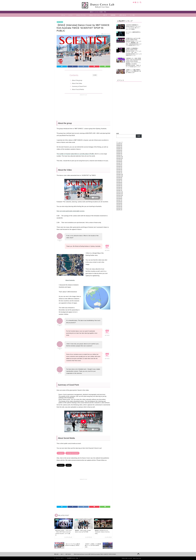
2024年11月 (119, 158)
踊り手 (105, 15)
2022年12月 (119, 192)
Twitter (68, 465)
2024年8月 (119, 161)
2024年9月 (119, 160)
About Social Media (78, 89)
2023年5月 (119, 184)
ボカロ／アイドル (81, 15)
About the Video (77, 83)
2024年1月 (119, 172)
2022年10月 (119, 195)
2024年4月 (119, 168)
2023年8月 (119, 179)
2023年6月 (119, 182)
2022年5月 (119, 203)
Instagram (60, 453)
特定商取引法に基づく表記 (72, 558)
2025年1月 (119, 155)
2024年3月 (119, 169)
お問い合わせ (122, 15)
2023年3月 (119, 187)
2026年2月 (119, 148)
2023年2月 (119, 189)
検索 (117, 133)
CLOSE (94, 75)
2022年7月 (119, 200)
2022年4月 (119, 205)
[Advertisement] (83, 107)
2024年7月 (119, 163)
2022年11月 (119, 193)
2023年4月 (119, 185)
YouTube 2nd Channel (72, 453)
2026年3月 (119, 147)
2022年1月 (119, 209)
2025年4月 (119, 152)
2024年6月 (119, 164)
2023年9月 (119, 177)
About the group (77, 80)
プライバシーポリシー (60, 558)
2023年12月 (119, 174)
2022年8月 (119, 198)
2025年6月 (119, 150)
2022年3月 (119, 206)
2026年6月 (119, 144)
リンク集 (132, 15)
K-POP (71, 15)
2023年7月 (119, 181)
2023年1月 (119, 190)
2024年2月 (119, 171)
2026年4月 (119, 145)
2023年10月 (119, 176)
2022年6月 (119, 201)
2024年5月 (119, 166)
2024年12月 (119, 156)
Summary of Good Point (79, 86)
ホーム (63, 15)
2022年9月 (119, 197)
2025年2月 (119, 153)
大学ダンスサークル (94, 15)
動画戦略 (113, 15)
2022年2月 (119, 208)
